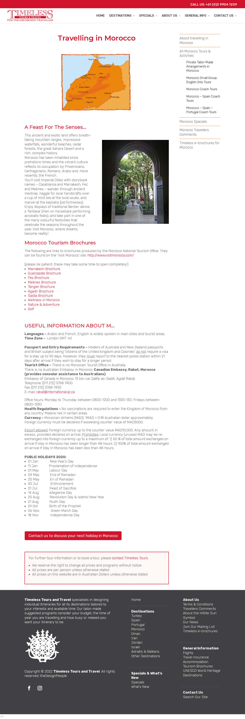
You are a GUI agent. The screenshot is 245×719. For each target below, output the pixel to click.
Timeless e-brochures (200, 631)
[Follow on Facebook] (29, 688)
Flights (188, 653)
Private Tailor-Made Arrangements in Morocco (199, 66)
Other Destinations (145, 656)
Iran (134, 638)
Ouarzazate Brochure (44, 273)
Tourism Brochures (198, 666)
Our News (190, 622)
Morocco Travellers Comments (194, 132)
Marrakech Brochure (44, 269)
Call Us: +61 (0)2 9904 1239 (213, 4)
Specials (137, 682)
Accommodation (195, 662)
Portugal (138, 625)
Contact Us (193, 692)
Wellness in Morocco (44, 300)
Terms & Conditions (198, 604)
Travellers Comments (199, 609)
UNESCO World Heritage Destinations (201, 673)
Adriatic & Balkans (145, 651)
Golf (31, 309)
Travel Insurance (196, 657)
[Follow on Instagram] (39, 688)
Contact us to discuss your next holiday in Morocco (73, 535)
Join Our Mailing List (199, 627)
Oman (135, 634)
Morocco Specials (193, 121)
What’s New (140, 687)
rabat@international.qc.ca (55, 392)
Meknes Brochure (42, 282)
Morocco (138, 629)
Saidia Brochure (40, 296)
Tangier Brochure (41, 287)
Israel (135, 647)
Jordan (136, 642)
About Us (191, 600)
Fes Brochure (38, 278)
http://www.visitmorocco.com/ (110, 255)
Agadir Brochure (41, 291)
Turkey (136, 616)
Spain (135, 620)
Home (136, 600)
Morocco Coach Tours (201, 89)
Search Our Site (195, 697)
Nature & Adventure (44, 305)
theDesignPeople (53, 676)
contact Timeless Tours (130, 558)
